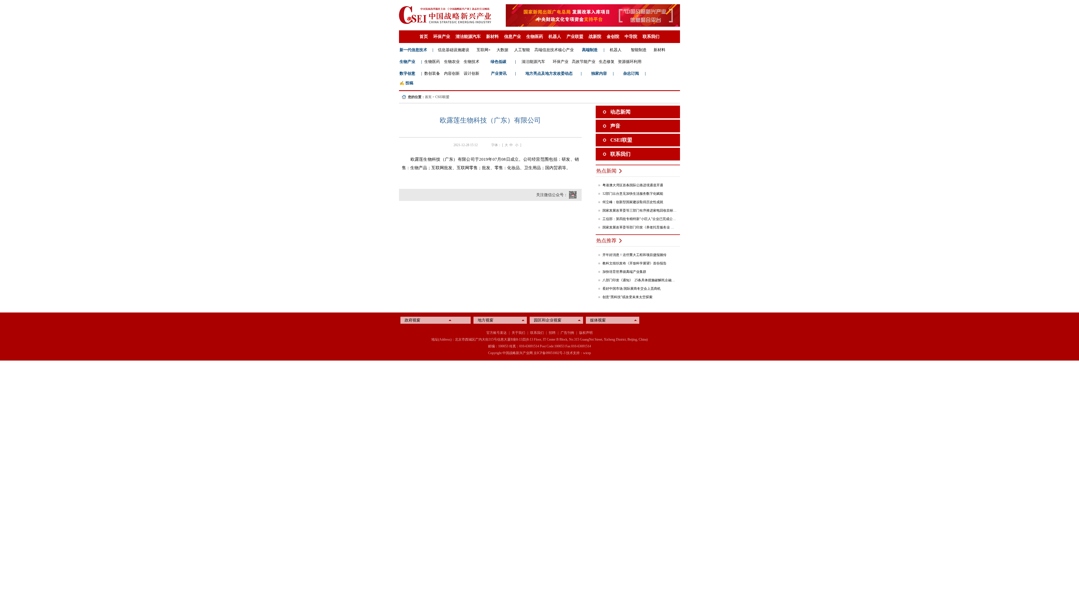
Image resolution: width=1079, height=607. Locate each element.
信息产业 (512, 36)
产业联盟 (574, 36)
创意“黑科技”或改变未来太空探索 (627, 297)
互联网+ (484, 50)
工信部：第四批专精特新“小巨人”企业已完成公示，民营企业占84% (639, 219)
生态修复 (607, 62)
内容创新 (452, 73)
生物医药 (534, 36)
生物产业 (407, 62)
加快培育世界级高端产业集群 (624, 272)
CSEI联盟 (442, 97)
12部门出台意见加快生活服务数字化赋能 (632, 194)
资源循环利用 (629, 62)
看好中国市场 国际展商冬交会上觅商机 (631, 289)
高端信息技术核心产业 (554, 50)
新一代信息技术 (413, 50)
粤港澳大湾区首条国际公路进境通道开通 (632, 185)
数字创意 (407, 73)
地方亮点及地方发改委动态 (549, 73)
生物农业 (452, 62)
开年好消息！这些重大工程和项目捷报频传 (634, 255)
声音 (615, 126)
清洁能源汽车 (468, 36)
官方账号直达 (496, 333)
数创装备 (432, 73)
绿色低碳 (498, 62)
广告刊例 (567, 333)
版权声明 (586, 333)
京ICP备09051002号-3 (549, 353)
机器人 (554, 36)
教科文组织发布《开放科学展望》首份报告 (634, 263)
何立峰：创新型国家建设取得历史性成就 (632, 202)
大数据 (502, 50)
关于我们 (518, 333)
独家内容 (599, 73)
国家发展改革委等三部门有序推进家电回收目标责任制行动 (639, 210)
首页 (424, 36)
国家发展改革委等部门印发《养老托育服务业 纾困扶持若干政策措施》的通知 (639, 227)
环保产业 (441, 36)
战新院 (595, 36)
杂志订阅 (631, 73)
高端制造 (590, 50)
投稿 (409, 83)
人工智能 (522, 50)
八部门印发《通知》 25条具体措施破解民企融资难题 (639, 280)
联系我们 (651, 36)
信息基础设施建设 (453, 50)
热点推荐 (606, 240)
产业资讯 (499, 73)
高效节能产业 (583, 62)
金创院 (613, 36)
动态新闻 (620, 112)
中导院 (631, 36)
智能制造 (639, 50)
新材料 (492, 36)
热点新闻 (606, 171)
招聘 (552, 333)
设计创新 (471, 73)
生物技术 (471, 62)
